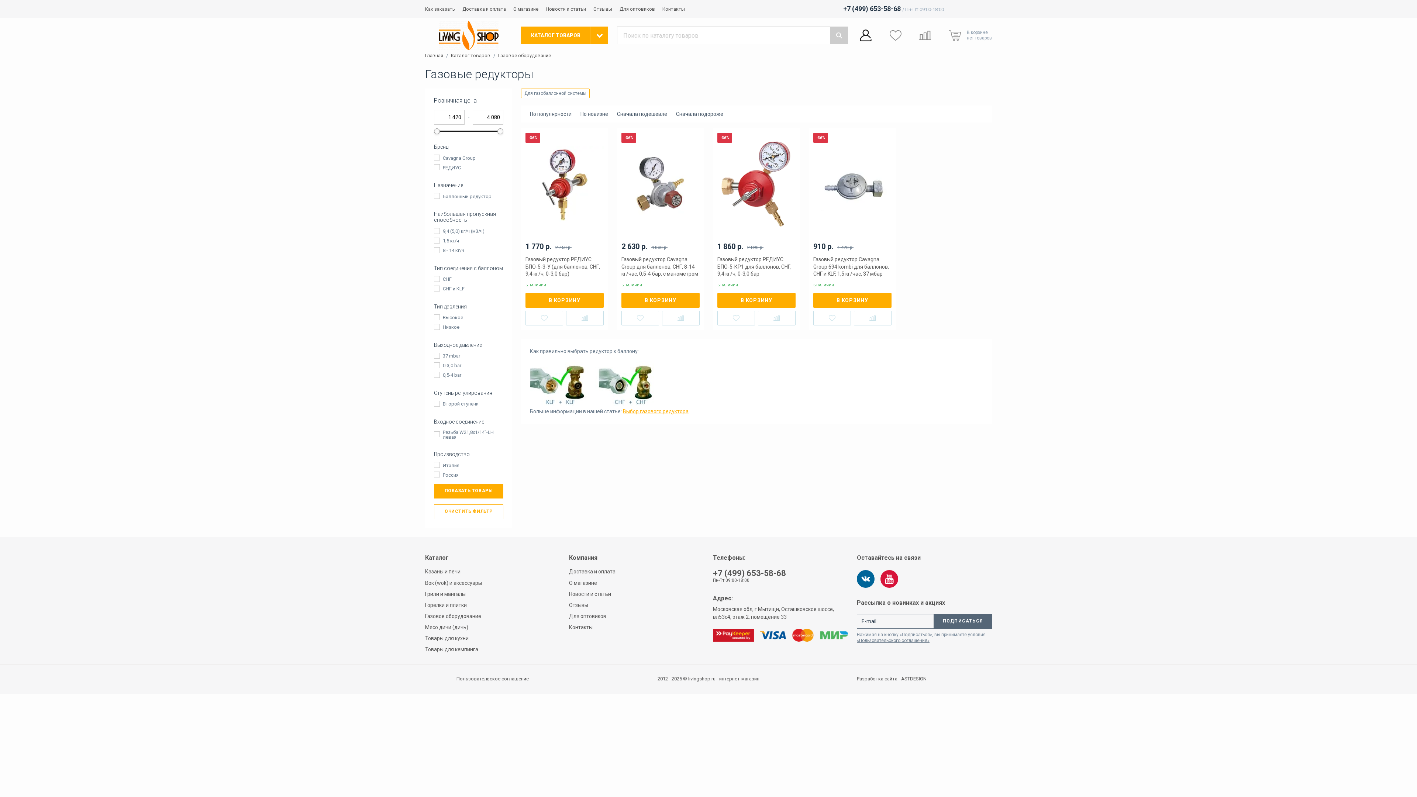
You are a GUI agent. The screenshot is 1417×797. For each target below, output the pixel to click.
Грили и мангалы (445, 594)
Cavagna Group (459, 158)
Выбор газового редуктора (656, 411)
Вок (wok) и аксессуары (453, 583)
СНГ (447, 279)
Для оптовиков (637, 9)
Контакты (673, 9)
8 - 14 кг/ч (453, 250)
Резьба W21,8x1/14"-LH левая (468, 434)
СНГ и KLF (454, 288)
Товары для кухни (447, 638)
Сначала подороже (699, 114)
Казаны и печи (443, 572)
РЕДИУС (452, 167)
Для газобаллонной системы (555, 93)
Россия (451, 475)
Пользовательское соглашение (492, 679)
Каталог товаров (470, 55)
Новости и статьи (566, 9)
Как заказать (440, 9)
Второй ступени (461, 403)
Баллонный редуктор (467, 196)
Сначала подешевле (642, 114)
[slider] (437, 131)
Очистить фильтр (469, 511)
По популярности (551, 114)
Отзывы (602, 9)
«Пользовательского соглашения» (893, 640)
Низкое (451, 327)
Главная (434, 55)
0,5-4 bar (452, 375)
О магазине (525, 9)
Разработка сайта (877, 679)
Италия (451, 465)
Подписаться (963, 621)
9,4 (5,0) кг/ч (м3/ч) (464, 231)
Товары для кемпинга (451, 649)
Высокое (453, 317)
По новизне (594, 114)
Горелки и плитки (446, 605)
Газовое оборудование (524, 55)
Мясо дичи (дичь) (446, 627)
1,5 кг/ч (451, 240)
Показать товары (469, 490)
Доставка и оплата (484, 9)
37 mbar (451, 355)
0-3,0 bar (452, 365)
